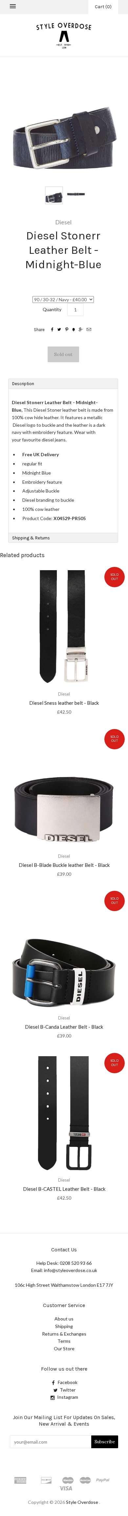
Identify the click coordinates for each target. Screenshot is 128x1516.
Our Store (64, 1348)
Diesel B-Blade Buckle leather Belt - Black (64, 865)
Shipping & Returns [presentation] (31, 537)
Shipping (64, 1326)
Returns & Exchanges (64, 1334)
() (103, 6)
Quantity (52, 309)
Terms (64, 1341)
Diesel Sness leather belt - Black (64, 703)
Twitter (67, 1390)
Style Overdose (82, 1502)
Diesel (63, 222)
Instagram (67, 1397)
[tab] (63, 383)
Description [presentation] (23, 383)
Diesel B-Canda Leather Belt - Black (64, 1027)
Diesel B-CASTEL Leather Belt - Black (64, 1189)
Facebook (67, 1382)
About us (64, 1318)
